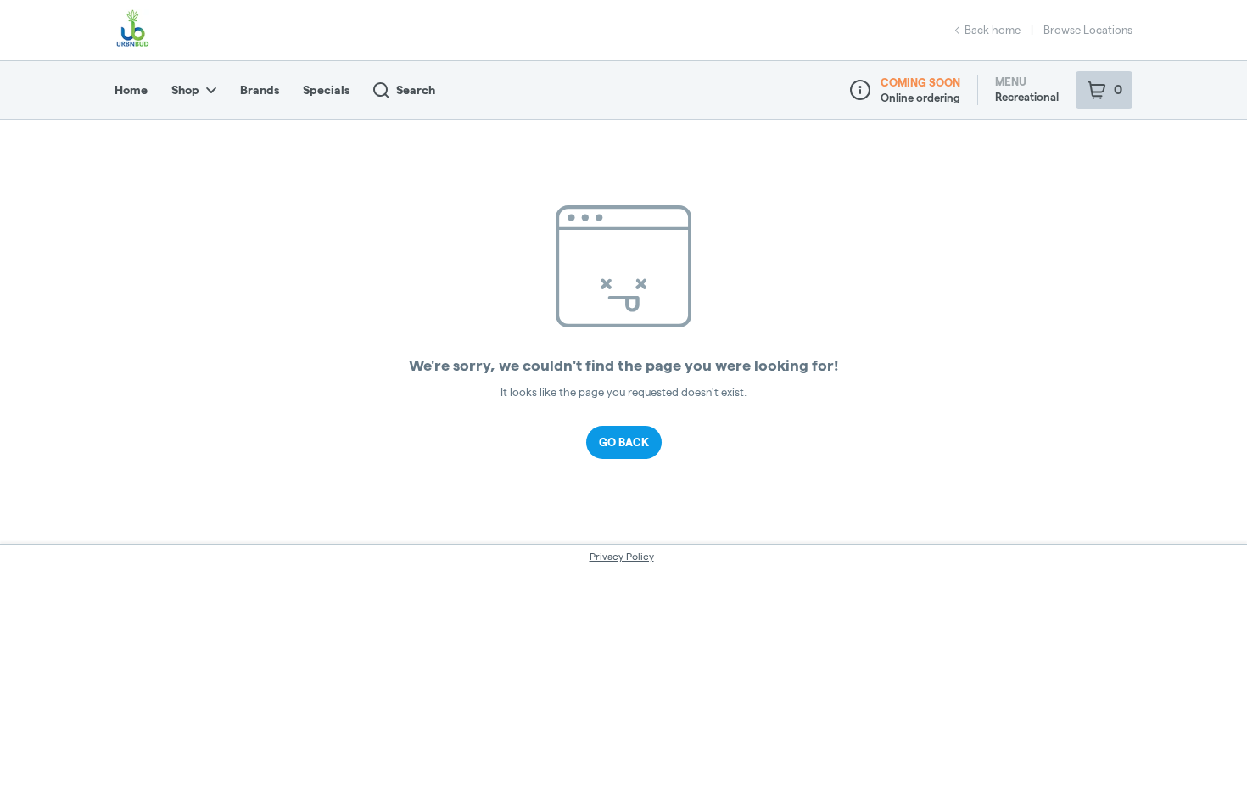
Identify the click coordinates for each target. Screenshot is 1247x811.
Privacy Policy (622, 556)
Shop (185, 90)
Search (415, 90)
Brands (259, 90)
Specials (326, 90)
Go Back (624, 442)
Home (131, 90)
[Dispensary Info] (860, 90)
